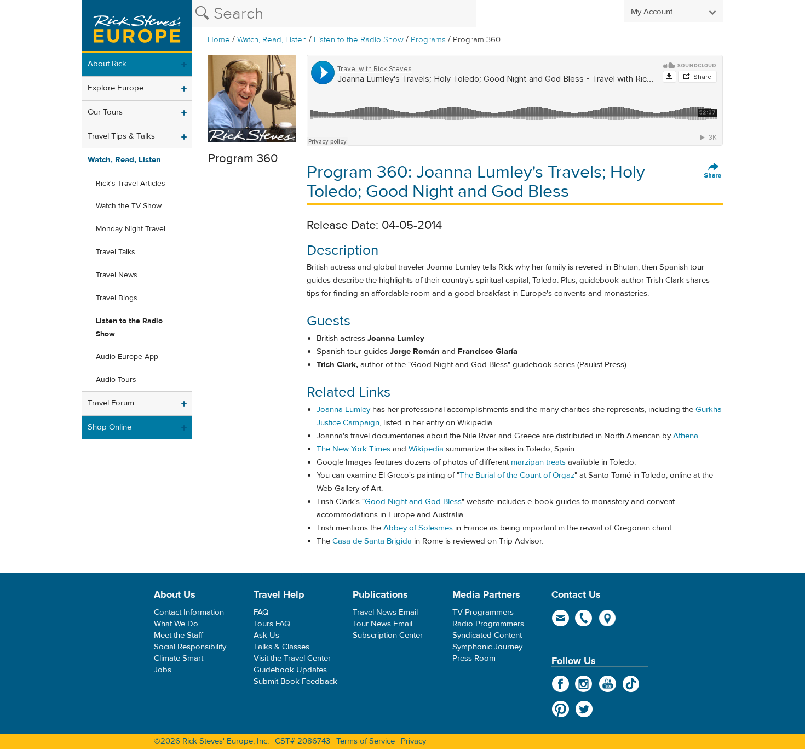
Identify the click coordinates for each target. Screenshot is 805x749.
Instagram (584, 684)
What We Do (176, 624)
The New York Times (353, 449)
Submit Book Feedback (295, 681)
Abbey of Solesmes (418, 528)
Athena (685, 436)
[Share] (713, 171)
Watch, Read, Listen (272, 40)
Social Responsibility (190, 647)
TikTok (631, 684)
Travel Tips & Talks (121, 136)
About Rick (107, 64)
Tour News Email (382, 624)
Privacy (413, 741)
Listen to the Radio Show (359, 40)
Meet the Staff (178, 635)
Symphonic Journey (487, 647)
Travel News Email (385, 612)
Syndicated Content (487, 635)
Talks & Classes (281, 647)
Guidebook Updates (290, 670)
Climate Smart (178, 658)
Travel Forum (111, 403)
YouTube (608, 684)
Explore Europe (115, 88)
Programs (428, 40)
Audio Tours (116, 380)
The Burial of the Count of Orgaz (516, 475)
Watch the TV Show (129, 206)
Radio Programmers (488, 624)
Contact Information (189, 612)
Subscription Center (388, 635)
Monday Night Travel (130, 229)
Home (219, 40)
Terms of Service (365, 741)
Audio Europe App (127, 357)
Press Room (474, 658)
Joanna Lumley (343, 409)
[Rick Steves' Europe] (137, 26)
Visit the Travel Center (292, 658)
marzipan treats (538, 462)
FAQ (261, 612)
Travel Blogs (116, 298)
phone (584, 618)
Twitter (584, 709)
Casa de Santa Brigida (372, 541)
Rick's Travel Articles (130, 183)
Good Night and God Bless (413, 501)
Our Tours (105, 112)
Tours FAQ (272, 624)
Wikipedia (426, 449)
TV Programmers (483, 612)
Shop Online (109, 427)
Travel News (116, 275)
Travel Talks (115, 252)
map (608, 618)
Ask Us (266, 635)
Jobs (162, 670)
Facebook (560, 684)
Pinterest (560, 709)
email (560, 618)
